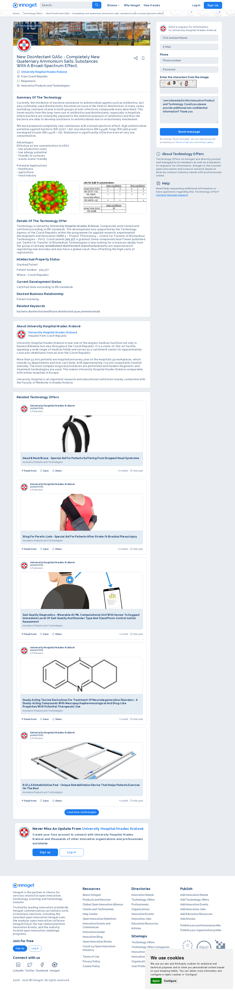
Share (58, 470)
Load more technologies (81, 812)
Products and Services (97, 899)
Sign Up (213, 5)
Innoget (55, 970)
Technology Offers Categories (150, 947)
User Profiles (139, 966)
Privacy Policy (91, 961)
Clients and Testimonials (98, 909)
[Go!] (96, 5)
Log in (71, 852)
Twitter (29, 970)
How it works (152, 5)
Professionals (140, 904)
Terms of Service (184, 142)
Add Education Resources (196, 914)
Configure (170, 981)
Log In (196, 5)
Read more (30, 470)
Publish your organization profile (200, 930)
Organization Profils (143, 961)
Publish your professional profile (200, 925)
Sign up (45, 852)
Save (45, 470)
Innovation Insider (94, 932)
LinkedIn (18, 970)
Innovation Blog (93, 936)
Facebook (42, 970)
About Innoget (92, 894)
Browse (112, 5)
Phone (164, 54)
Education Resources (144, 923)
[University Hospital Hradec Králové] (24, 409)
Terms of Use (91, 956)
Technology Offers (143, 899)
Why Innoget (132, 5)
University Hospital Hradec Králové (44, 71)
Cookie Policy (91, 966)
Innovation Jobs (141, 918)
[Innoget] (25, 4)
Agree (156, 981)
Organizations (140, 909)
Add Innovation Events (194, 904)
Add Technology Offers (194, 899)
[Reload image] (178, 83)
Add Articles (187, 918)
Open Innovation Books (97, 941)
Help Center (90, 914)
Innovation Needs (142, 894)
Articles (136, 928)
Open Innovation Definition (99, 918)
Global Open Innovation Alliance (103, 904)
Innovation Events (142, 914)
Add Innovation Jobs (193, 909)
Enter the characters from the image (184, 77)
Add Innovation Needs (194, 894)
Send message (189, 131)
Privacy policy (206, 142)
